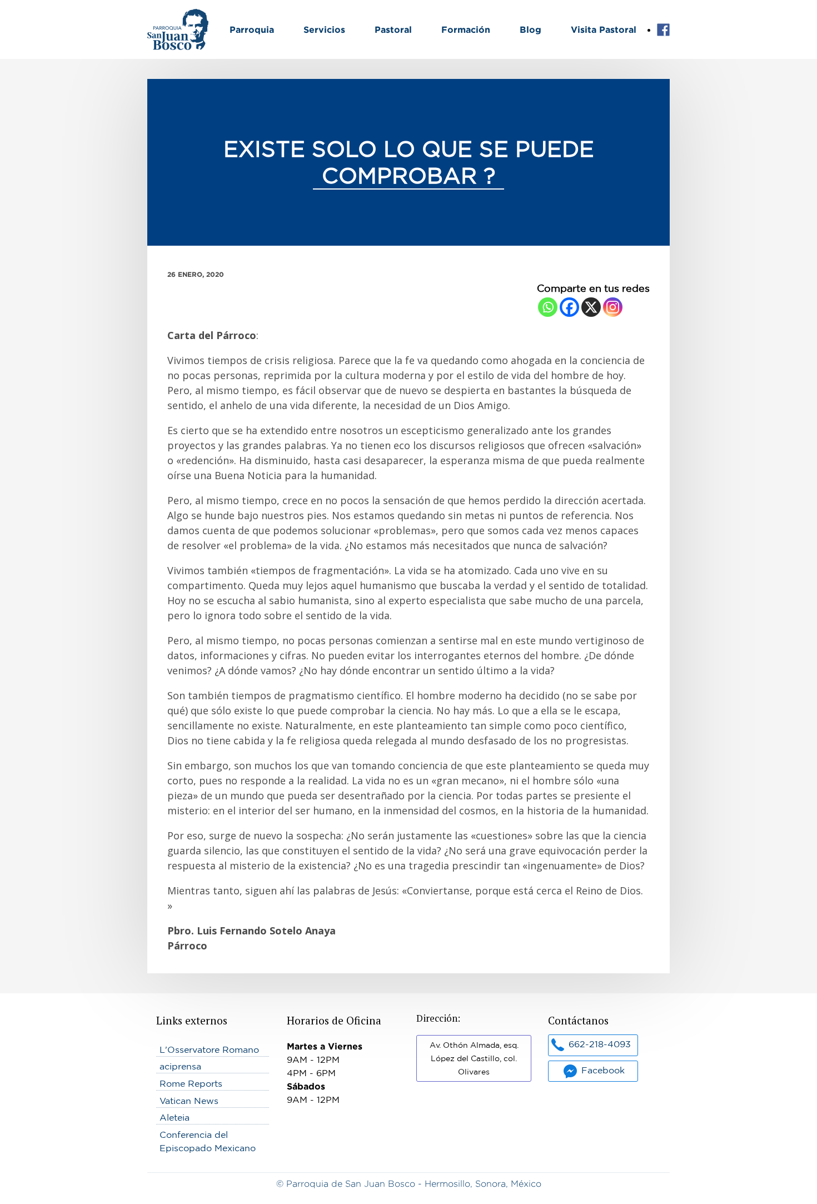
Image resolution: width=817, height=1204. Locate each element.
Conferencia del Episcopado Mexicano (208, 1141)
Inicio (159, 16)
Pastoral (393, 29)
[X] (591, 307)
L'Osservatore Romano (209, 1049)
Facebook (663, 30)
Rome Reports (191, 1083)
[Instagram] (612, 307)
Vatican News (189, 1101)
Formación (465, 29)
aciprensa (180, 1066)
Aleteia (175, 1117)
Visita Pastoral (603, 29)
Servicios (324, 29)
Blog (530, 29)
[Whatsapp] (547, 307)
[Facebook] (569, 307)
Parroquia (252, 29)
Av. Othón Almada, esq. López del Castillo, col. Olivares (474, 1058)
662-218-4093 (600, 1044)
